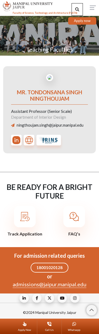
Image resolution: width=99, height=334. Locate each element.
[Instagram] (74, 298)
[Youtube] (62, 298)
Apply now (82, 21)
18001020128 (49, 267)
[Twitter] (49, 298)
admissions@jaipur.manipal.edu (49, 284)
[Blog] (24, 298)
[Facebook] (36, 298)
